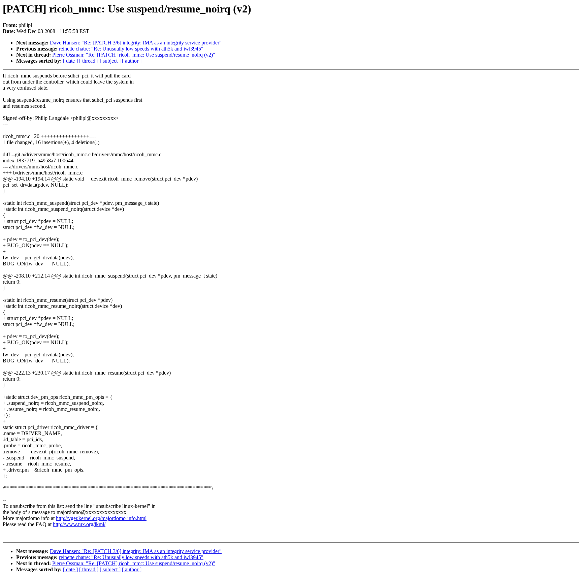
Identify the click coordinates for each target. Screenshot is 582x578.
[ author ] (131, 61)
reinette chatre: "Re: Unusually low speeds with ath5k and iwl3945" (131, 49)
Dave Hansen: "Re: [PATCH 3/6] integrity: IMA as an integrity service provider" (136, 42)
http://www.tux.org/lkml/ (79, 524)
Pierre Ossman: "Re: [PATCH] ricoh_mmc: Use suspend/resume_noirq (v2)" (133, 55)
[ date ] (70, 61)
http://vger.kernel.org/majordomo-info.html (101, 518)
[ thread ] (88, 61)
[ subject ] (110, 61)
